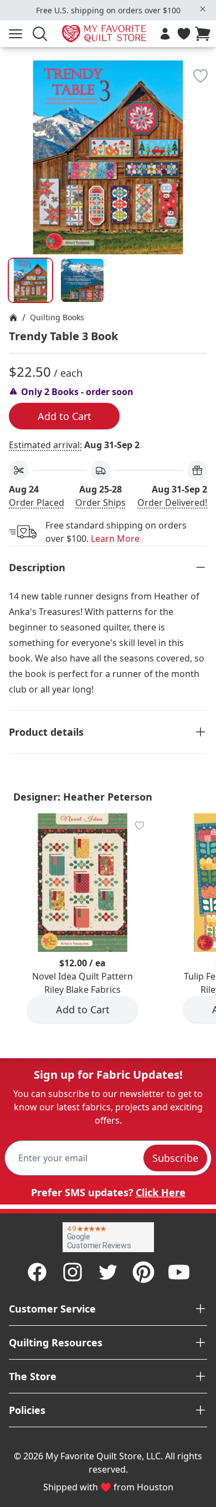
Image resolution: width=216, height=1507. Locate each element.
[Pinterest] (143, 1272)
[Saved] (184, 34)
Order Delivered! (172, 502)
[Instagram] (72, 1272)
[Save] (200, 76)
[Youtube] (179, 1272)
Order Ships (100, 502)
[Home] (13, 317)
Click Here (161, 1192)
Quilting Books (57, 317)
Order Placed (36, 502)
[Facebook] (37, 1272)
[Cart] (205, 34)
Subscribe (175, 1158)
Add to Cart (64, 416)
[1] (82, 280)
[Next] (202, 125)
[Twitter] (108, 1272)
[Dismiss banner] (202, 8)
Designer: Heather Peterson (82, 796)
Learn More (115, 538)
